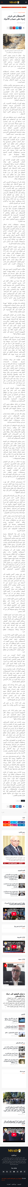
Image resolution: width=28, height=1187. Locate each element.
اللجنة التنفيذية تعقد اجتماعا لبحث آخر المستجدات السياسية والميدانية (11, 885)
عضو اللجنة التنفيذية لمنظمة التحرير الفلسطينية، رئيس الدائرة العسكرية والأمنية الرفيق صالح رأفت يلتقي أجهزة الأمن (14, 1109)
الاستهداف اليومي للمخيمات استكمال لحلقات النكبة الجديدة (11, 1026)
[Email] (11, 28)
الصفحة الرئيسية (21, 12)
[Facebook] (20, 28)
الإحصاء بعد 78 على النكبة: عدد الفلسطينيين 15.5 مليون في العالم (10, 1047)
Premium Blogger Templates (18, 1182)
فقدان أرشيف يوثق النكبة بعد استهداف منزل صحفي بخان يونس (10, 1054)
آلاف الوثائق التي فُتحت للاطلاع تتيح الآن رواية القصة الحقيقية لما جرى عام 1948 (11, 1061)
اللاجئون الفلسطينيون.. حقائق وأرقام (11, 1033)
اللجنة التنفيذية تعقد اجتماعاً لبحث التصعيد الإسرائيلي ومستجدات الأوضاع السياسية (11, 893)
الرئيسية (19, 1184)
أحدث (24, 812)
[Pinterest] (14, 28)
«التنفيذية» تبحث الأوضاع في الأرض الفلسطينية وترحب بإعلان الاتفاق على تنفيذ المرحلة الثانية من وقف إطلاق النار (11, 877)
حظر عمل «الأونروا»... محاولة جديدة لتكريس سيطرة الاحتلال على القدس (11, 1020)
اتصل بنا (8, 1184)
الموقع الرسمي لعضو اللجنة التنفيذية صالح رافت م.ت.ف (11, 1179)
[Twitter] (17, 28)
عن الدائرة (14, 1184)
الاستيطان (15, 12)
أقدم (3, 812)
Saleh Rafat (23, 986)
